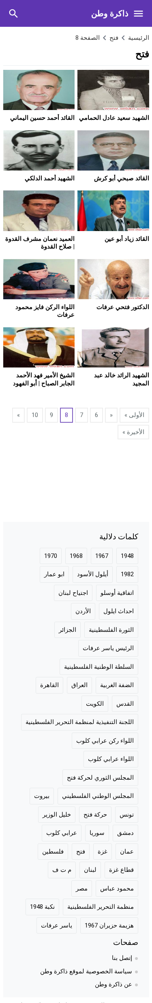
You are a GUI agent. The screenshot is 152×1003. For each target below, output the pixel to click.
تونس (127, 814)
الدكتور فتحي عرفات (122, 307)
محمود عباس (117, 888)
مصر (82, 888)
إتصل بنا (122, 958)
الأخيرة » (133, 432)
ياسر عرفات (56, 925)
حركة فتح (95, 814)
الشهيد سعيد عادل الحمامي (114, 117)
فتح (80, 851)
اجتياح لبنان (73, 593)
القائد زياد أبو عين (127, 238)
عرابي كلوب (61, 833)
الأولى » (134, 415)
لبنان (90, 869)
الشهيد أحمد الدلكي (50, 178)
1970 (50, 556)
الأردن (83, 611)
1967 (101, 556)
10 (35, 415)
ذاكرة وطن (109, 13)
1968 (76, 556)
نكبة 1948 (42, 906)
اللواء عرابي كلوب (111, 759)
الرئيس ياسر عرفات (108, 648)
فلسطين (53, 851)
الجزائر (67, 629)
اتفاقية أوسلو (117, 593)
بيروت (41, 796)
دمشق (125, 833)
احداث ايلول (118, 611)
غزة (102, 851)
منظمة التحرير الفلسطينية (100, 906)
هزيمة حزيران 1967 (109, 925)
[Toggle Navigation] (140, 13)
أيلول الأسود (92, 574)
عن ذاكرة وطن (113, 984)
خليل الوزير (57, 814)
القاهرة (49, 685)
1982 (127, 574)
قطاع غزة (121, 869)
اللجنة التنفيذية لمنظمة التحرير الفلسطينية (80, 722)
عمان (127, 851)
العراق (79, 685)
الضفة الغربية (117, 685)
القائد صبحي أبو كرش (121, 178)
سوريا (97, 833)
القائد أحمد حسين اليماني (42, 117)
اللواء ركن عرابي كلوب (105, 740)
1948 (127, 556)
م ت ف (61, 869)
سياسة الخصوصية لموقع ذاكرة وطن (86, 971)
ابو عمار (54, 574)
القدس (125, 703)
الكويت (95, 703)
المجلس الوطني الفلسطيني (98, 796)
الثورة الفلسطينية (111, 629)
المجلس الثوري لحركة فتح (100, 777)
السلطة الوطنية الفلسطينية (99, 666)
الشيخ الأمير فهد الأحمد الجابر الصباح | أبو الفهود (44, 379)
